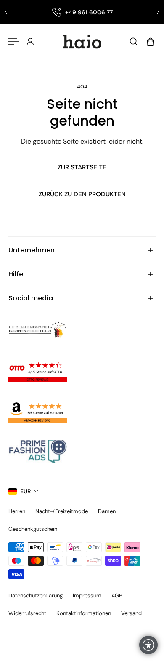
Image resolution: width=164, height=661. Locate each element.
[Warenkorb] (150, 41)
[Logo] (82, 41)
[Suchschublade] (133, 41)
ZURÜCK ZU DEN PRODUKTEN (82, 194)
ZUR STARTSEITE (82, 167)
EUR (25, 491)
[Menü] (13, 41)
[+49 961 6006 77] (82, 12)
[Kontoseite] (30, 41)
